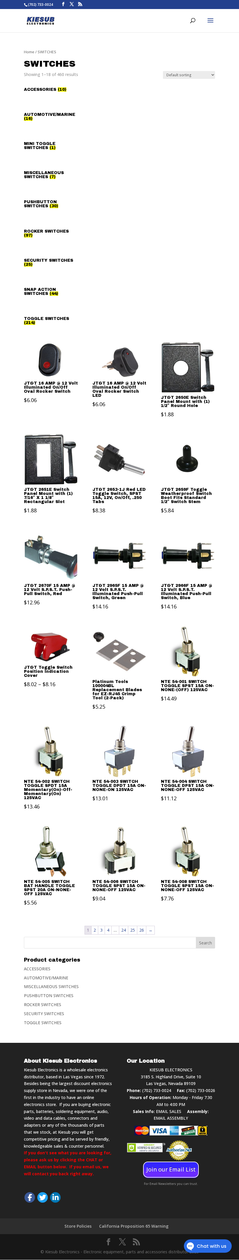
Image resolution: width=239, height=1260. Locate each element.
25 (132, 930)
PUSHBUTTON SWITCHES (48, 995)
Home (29, 51)
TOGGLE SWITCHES (42, 1022)
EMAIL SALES (168, 1111)
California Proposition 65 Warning (133, 1226)
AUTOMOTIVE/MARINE (46, 978)
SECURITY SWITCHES (44, 1013)
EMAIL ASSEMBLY (171, 1118)
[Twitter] (42, 1197)
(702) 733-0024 (156, 1090)
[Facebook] (29, 1197)
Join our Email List (171, 1169)
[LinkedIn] (55, 1197)
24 (123, 930)
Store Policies (78, 1226)
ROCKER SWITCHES (42, 1004)
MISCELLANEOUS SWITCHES (51, 986)
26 (141, 930)
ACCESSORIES (37, 968)
